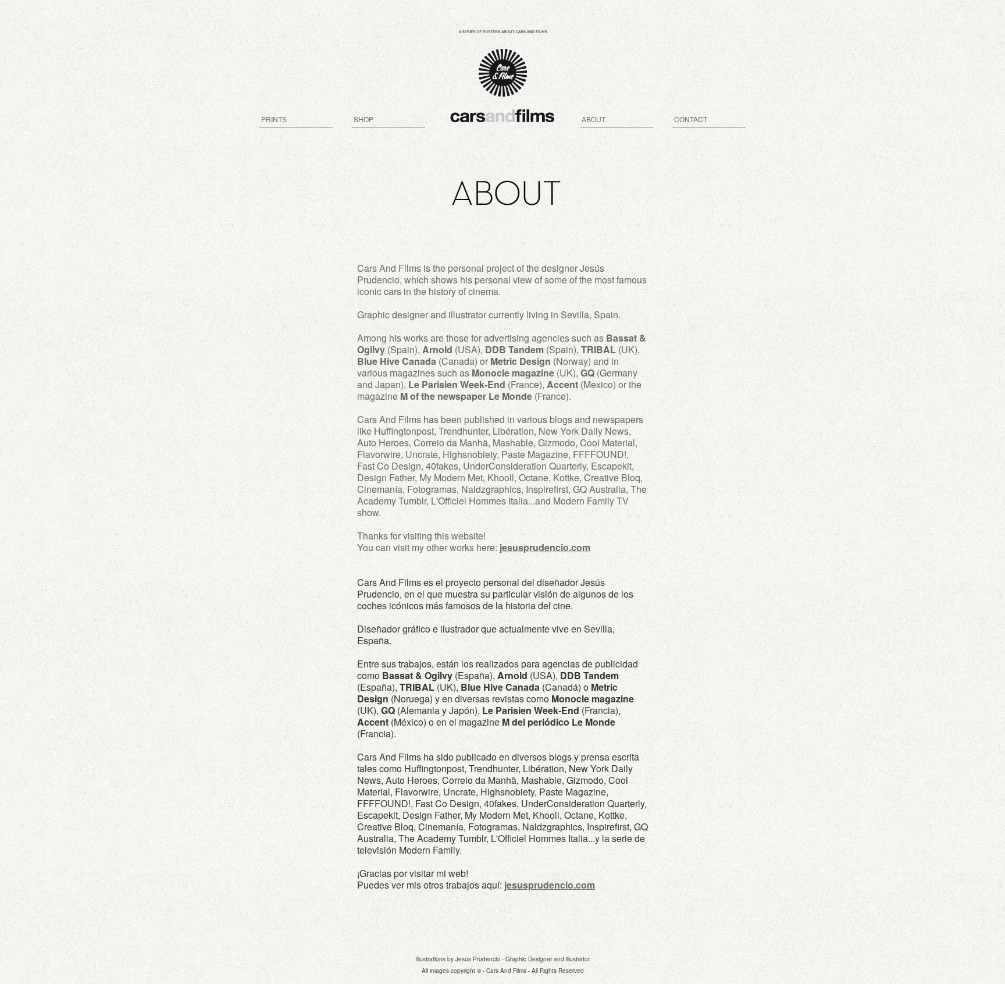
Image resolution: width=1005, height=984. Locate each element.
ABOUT (593, 119)
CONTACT (690, 119)
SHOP (363, 119)
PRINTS (274, 119)
